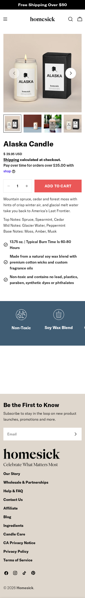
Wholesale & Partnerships (25, 482)
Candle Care (14, 534)
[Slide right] (70, 73)
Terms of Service (17, 560)
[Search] (70, 19)
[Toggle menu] (5, 19)
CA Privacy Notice (19, 542)
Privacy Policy (16, 551)
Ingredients (13, 525)
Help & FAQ (13, 491)
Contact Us (13, 499)
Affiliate (10, 508)
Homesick (25, 587)
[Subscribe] (75, 434)
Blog (7, 517)
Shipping (11, 159)
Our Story (11, 473)
